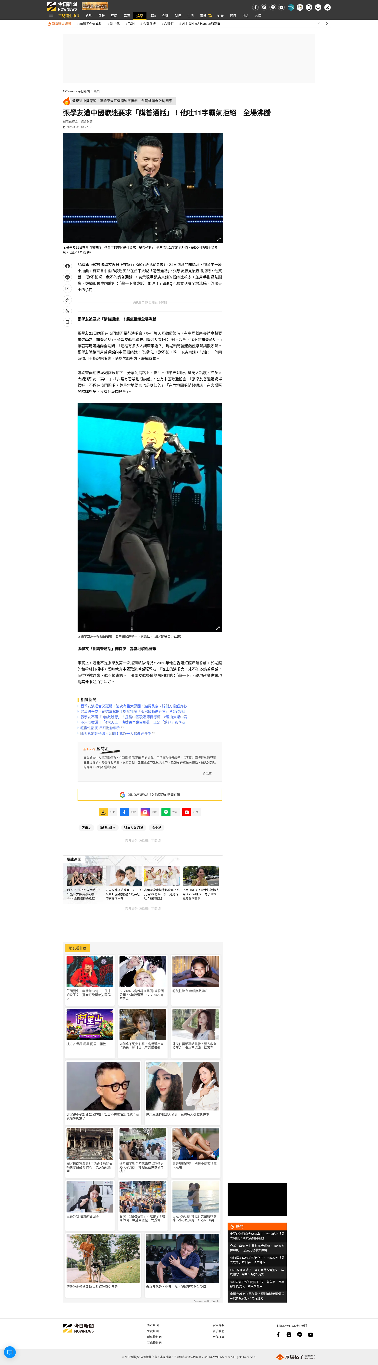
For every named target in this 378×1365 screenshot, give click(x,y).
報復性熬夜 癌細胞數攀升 (190, 991)
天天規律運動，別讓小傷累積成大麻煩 (194, 1165)
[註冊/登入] (327, 7)
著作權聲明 (154, 1342)
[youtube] (281, 7)
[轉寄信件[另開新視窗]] (67, 288)
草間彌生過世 (69, 15)
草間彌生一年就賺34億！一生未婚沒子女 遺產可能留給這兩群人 (89, 994)
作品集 (207, 773)
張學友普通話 (133, 827)
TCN (131, 23)
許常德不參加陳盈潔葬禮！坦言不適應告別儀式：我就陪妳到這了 (103, 1116)
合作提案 (218, 1336)
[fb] (255, 7)
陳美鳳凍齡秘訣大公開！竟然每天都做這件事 (177, 1114)
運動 (153, 15)
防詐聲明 (153, 1324)
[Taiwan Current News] (291, 7)
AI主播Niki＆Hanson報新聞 (201, 23)
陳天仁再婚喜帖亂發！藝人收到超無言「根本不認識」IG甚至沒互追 (194, 1046)
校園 (258, 15)
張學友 (86, 827)
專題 (127, 15)
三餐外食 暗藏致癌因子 (83, 1216)
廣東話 (156, 827)
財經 (178, 15)
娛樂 (139, 15)
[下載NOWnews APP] (309, 7)
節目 (233, 15)
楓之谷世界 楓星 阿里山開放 (86, 1044)
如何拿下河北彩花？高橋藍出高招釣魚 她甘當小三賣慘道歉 (142, 1045)
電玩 (203, 15)
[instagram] (264, 7)
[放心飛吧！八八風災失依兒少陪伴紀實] (95, 6)
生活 (190, 15)
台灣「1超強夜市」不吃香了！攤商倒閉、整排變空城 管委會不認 (142, 1218)
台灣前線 (149, 23)
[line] (273, 7)
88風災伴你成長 (90, 23)
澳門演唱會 (108, 827)
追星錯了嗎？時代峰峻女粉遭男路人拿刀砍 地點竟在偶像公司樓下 (142, 1167)
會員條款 (218, 1324)
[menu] (51, 16)
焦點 (89, 15)
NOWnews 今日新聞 (76, 91)
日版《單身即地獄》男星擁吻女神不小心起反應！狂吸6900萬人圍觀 (194, 1218)
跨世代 (115, 23)
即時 (101, 15)
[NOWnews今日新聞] (62, 6)
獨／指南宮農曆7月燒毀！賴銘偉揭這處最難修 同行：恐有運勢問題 (89, 1167)
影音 (220, 15)
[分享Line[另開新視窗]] (67, 277)
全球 (165, 15)
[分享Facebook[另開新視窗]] (67, 266)
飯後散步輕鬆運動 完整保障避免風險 (92, 1287)
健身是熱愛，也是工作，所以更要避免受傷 (176, 1287)
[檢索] (318, 7)
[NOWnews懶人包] (300, 7)
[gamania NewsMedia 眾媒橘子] (295, 1357)
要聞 (114, 15)
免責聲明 (153, 1330)
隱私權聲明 (154, 1336)
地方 (246, 15)
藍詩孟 (73, 121)
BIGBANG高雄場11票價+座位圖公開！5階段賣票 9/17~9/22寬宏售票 (142, 994)
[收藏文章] (67, 322)
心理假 (169, 23)
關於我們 (218, 1330)
